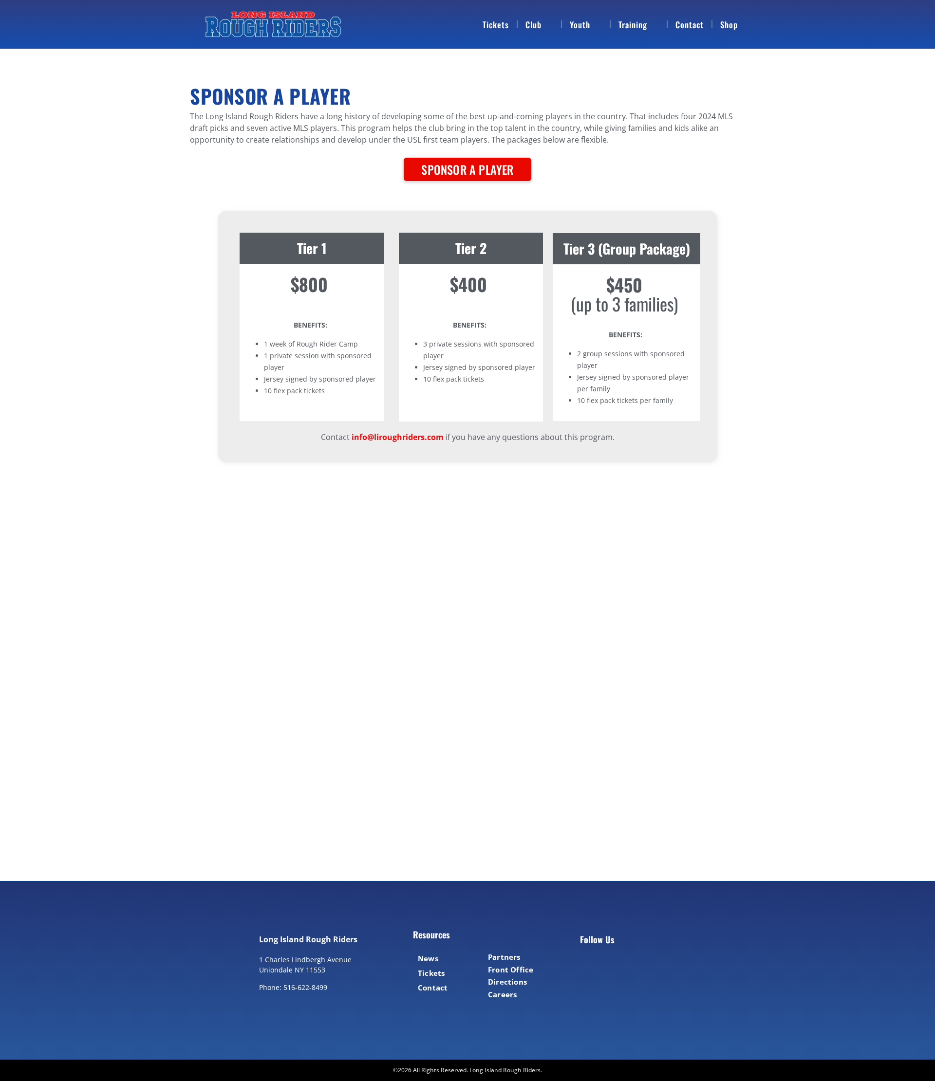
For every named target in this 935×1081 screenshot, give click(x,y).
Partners (504, 957)
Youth (580, 24)
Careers (502, 994)
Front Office (510, 969)
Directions (507, 982)
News (428, 958)
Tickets (496, 24)
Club (533, 24)
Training (632, 24)
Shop (729, 24)
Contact (689, 24)
